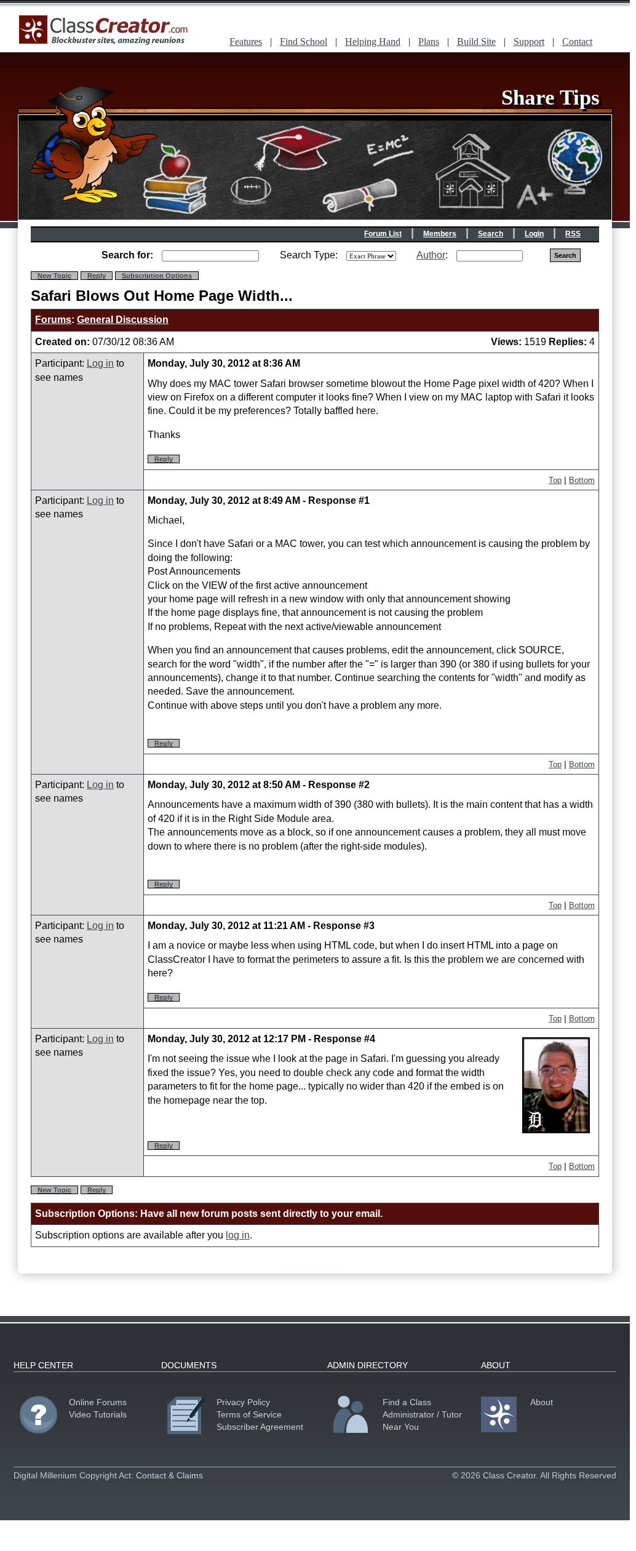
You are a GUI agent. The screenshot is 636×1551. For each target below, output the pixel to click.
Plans (428, 41)
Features (245, 41)
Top (555, 480)
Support (529, 41)
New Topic (54, 275)
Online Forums (98, 1402)
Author (430, 255)
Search (490, 233)
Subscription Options (157, 275)
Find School (303, 41)
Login (534, 233)
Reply (96, 275)
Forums (53, 319)
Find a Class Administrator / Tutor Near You (422, 1414)
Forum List (383, 233)
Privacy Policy (243, 1402)
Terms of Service (249, 1414)
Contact (577, 41)
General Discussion (123, 319)
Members (439, 233)
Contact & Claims (169, 1475)
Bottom (582, 480)
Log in (100, 363)
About (541, 1402)
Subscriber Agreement (260, 1427)
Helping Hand (372, 41)
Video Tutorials (98, 1414)
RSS (573, 233)
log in (238, 1235)
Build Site (476, 41)
